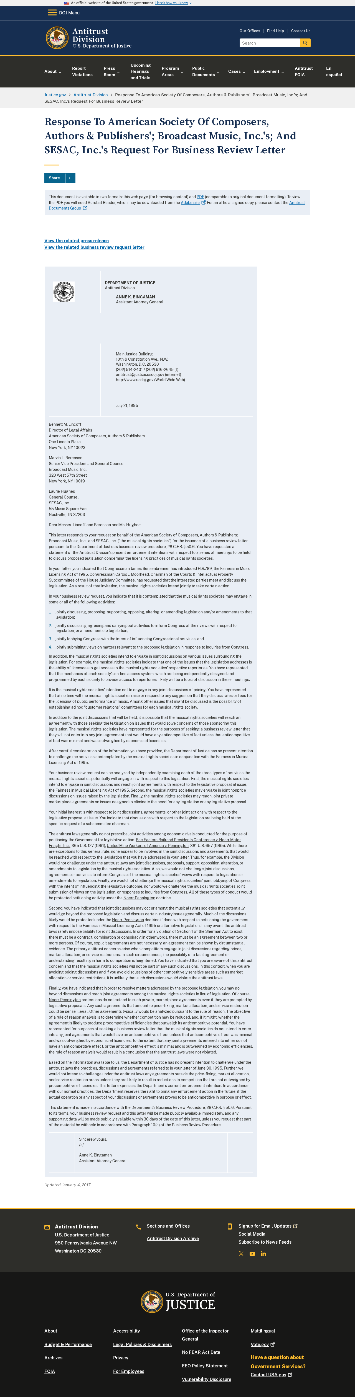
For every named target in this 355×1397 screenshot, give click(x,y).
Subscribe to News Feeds (265, 1242)
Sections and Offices (168, 1226)
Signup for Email (265, 1226)
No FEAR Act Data (201, 1352)
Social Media (252, 1234)
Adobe (190, 202)
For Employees (128, 1371)
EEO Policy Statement (205, 1365)
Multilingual (263, 1331)
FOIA (49, 1371)
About (50, 1331)
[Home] (89, 48)
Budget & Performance (68, 1344)
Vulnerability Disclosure (206, 1379)
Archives (53, 1357)
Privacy (120, 1357)
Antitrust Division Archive (173, 1238)
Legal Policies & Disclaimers (142, 1344)
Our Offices (250, 31)
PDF (200, 197)
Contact (268, 1374)
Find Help (275, 31)
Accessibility (126, 1331)
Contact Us (301, 31)
